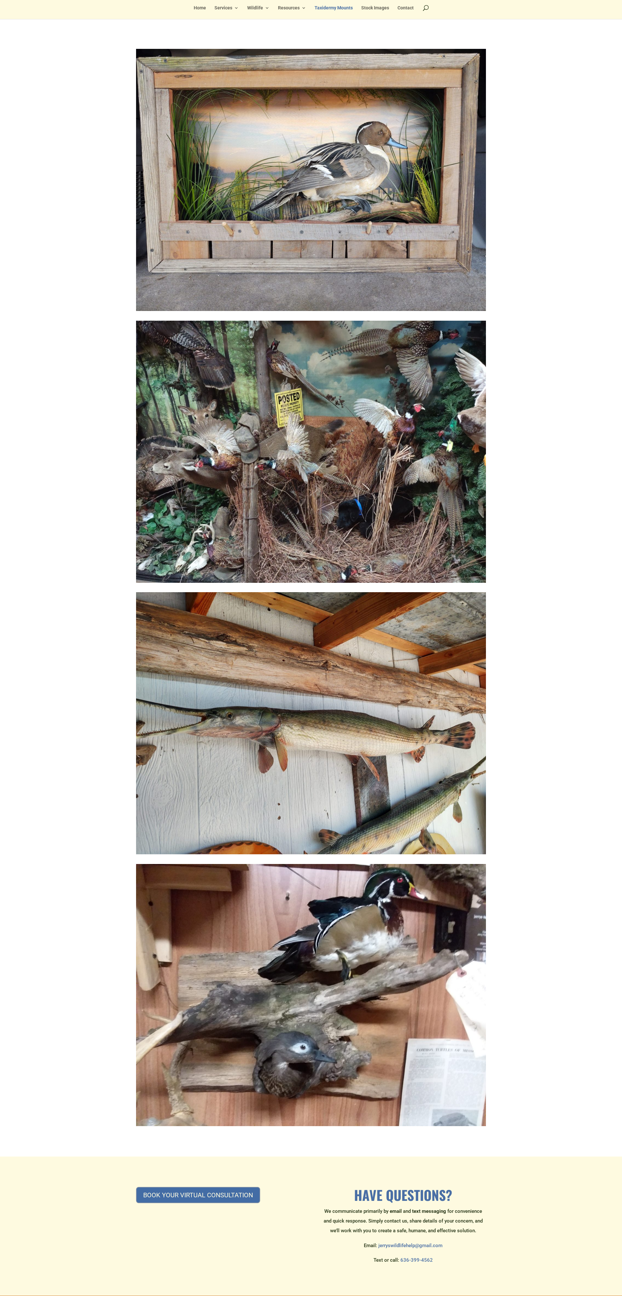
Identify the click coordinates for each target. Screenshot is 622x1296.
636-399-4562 (416, 1260)
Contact (405, 8)
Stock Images (375, 8)
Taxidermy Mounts (334, 8)
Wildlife (255, 8)
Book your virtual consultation (198, 1195)
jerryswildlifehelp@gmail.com (410, 1245)
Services (223, 8)
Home (200, 8)
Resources (289, 8)
